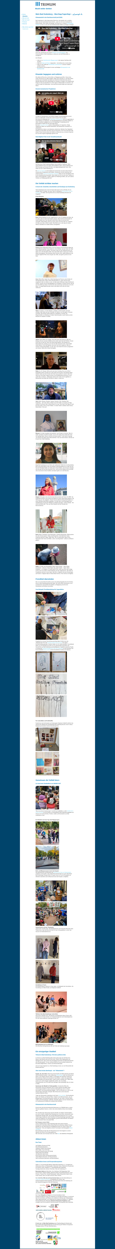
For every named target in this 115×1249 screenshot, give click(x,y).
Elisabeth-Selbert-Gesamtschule (54, 642)
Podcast (24, 22)
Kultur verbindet (62, 1095)
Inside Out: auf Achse (43, 1179)
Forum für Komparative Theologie (50, 173)
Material (24, 23)
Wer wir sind (25, 20)
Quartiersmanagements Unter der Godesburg (52, 648)
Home (24, 14)
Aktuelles (25, 16)
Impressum (25, 29)
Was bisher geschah (27, 27)
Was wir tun (25, 18)
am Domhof (41, 170)
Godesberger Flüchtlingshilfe (56, 119)
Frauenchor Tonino (44, 125)
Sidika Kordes (47, 649)
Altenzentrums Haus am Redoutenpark (62, 872)
